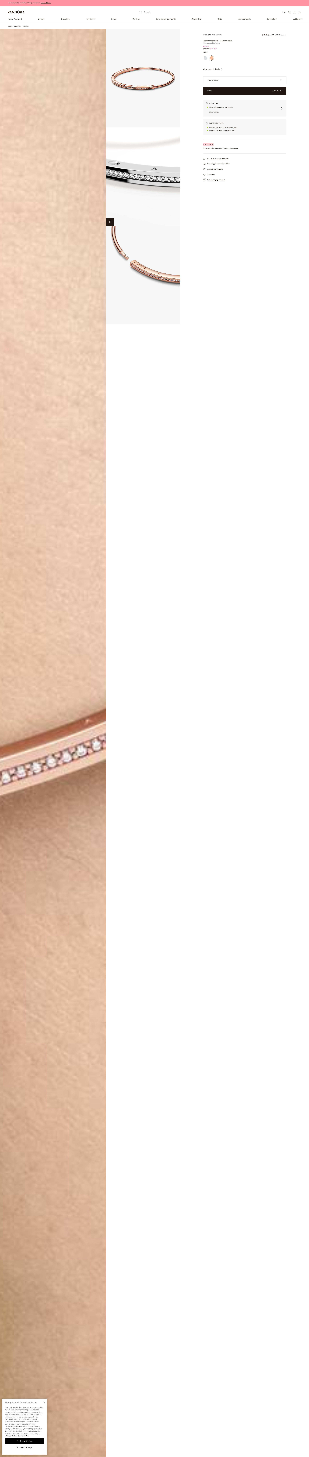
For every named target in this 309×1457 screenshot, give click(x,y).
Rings (113, 19)
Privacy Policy (11, 1436)
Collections (272, 19)
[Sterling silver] (205, 58)
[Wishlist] (284, 12)
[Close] (44, 1402)
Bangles (26, 26)
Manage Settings (24, 1448)
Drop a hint (211, 174)
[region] (24, 1427)
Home (10, 26)
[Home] (16, 12)
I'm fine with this (24, 1441)
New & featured (15, 19)
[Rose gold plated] (211, 58)
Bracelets (65, 19)
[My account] (294, 12)
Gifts (220, 19)
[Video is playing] (110, 222)
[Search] (141, 12)
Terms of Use (23, 1436)
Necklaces (90, 19)
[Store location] (289, 12)
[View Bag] (299, 12)
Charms (41, 19)
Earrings (136, 19)
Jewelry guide (244, 19)
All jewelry (298, 19)
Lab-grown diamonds (166, 19)
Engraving (196, 19)
